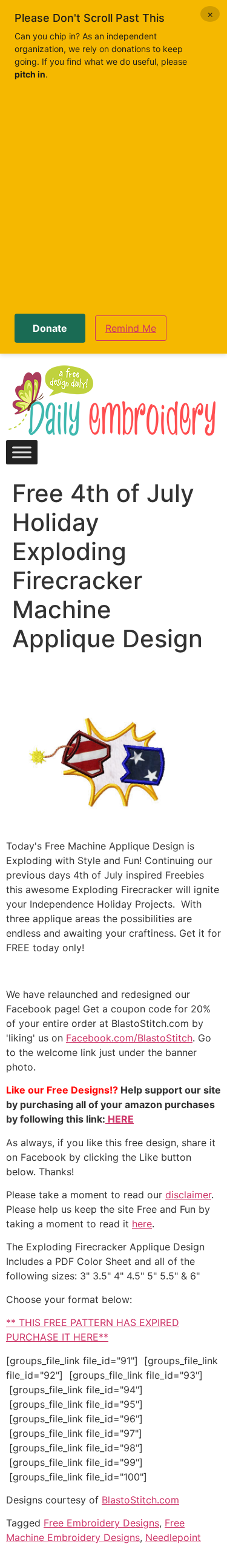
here (142, 1224)
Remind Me (130, 328)
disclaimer (188, 1195)
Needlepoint (173, 1537)
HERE (119, 1119)
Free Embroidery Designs (101, 1523)
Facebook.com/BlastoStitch (129, 1038)
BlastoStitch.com (140, 1500)
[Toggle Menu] (21, 452)
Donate (50, 328)
